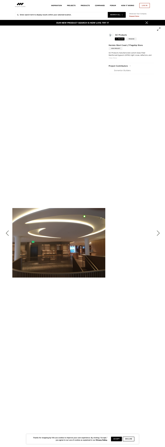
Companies (100, 5)
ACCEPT (116, 439)
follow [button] (120, 39)
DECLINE (128, 439)
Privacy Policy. (101, 440)
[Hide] (147, 23)
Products (85, 5)
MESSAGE (131, 39)
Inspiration (56, 5)
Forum (113, 5)
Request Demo (134, 16)
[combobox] (117, 15)
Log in (144, 5)
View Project (115, 48)
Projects (71, 5)
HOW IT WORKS (127, 5)
